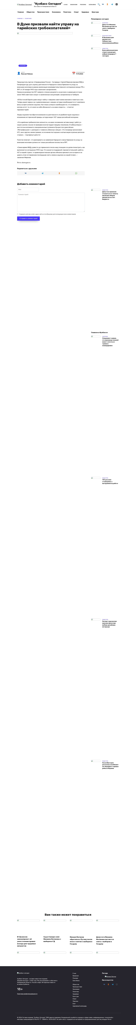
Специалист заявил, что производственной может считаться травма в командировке (110, 342)
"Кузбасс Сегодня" (48, 3)
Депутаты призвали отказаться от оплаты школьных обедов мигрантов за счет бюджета (110, 195)
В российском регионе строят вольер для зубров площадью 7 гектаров (110, 53)
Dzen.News (92, 4)
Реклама (83, 4)
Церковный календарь (80, 1006)
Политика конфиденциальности (27, 994)
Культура (95, 12)
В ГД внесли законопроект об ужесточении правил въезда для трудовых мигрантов (26, 941)
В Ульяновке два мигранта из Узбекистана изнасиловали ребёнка (110, 40)
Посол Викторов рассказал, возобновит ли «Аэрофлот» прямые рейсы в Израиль (110, 765)
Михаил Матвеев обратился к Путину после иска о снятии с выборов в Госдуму (81, 940)
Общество (31, 12)
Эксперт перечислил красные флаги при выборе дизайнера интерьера (109, 624)
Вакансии (73, 4)
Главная (21, 12)
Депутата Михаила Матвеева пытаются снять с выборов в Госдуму (109, 27)
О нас (66, 4)
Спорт (76, 12)
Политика (67, 12)
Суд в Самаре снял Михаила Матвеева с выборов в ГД (52, 939)
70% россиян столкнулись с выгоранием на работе (110, 481)
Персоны (75, 1001)
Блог (74, 1003)
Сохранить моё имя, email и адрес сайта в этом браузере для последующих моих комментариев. (47, 214)
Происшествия (43, 12)
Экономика (56, 12)
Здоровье (85, 12)
